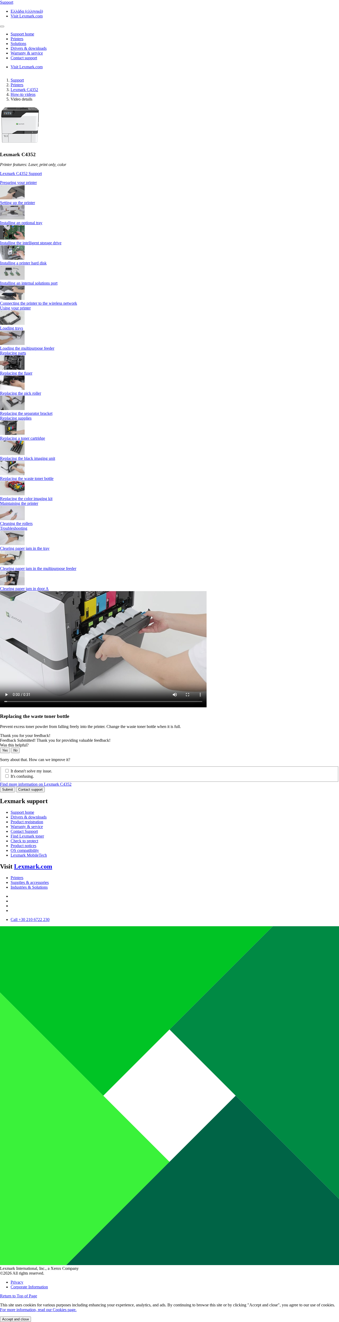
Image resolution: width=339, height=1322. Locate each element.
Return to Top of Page (18, 1296)
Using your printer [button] (15, 308)
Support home (22, 812)
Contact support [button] (24, 58)
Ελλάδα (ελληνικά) (27, 11)
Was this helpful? (14, 745)
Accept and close (15, 1319)
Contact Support (24, 831)
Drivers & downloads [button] (29, 48)
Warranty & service (27, 826)
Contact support (30, 790)
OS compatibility (25, 850)
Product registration (27, 822)
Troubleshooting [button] (13, 528)
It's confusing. (22, 776)
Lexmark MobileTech (29, 855)
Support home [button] (22, 34)
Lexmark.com (33, 866)
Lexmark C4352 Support (21, 173)
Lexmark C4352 (24, 89)
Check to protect (24, 841)
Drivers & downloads (29, 817)
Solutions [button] (18, 43)
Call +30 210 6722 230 (30, 919)
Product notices (23, 845)
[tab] (169, 182)
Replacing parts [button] (13, 353)
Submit (7, 790)
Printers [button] (17, 39)
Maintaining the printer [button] (19, 503)
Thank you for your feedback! (25, 735)
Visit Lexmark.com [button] (27, 16)
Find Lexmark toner (27, 836)
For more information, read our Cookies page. (38, 1309)
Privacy (17, 1282)
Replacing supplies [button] (16, 418)
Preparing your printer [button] (18, 182)
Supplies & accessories (30, 882)
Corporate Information (29, 1287)
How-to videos (23, 94)
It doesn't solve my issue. (31, 771)
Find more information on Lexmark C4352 (36, 784)
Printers (17, 85)
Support (17, 80)
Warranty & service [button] (27, 53)
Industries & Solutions (29, 887)
